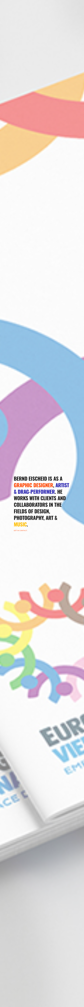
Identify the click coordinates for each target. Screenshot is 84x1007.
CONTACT (23, 531)
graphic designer (33, 485)
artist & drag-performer (42, 488)
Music (20, 524)
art (49, 517)
